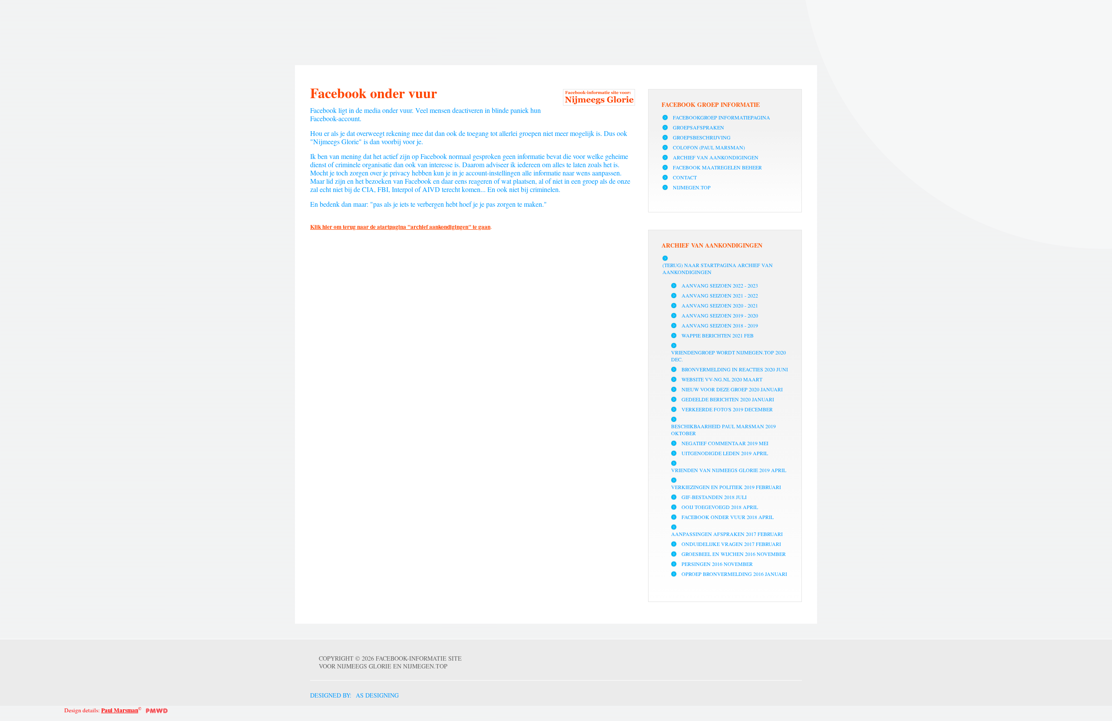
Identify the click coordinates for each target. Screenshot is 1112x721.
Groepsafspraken (698, 127)
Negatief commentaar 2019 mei (725, 443)
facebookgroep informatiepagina (721, 117)
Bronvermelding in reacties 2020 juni (735, 369)
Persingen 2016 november (717, 563)
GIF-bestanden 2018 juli (714, 496)
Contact (685, 177)
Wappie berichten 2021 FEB (718, 335)
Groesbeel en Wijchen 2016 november (734, 553)
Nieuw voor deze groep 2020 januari (732, 389)
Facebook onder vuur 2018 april (728, 516)
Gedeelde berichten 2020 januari (728, 399)
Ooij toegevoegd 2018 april (720, 506)
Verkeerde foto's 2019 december (727, 409)
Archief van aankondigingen (715, 157)
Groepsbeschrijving (702, 137)
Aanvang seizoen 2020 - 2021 (720, 305)
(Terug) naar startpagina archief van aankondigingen (717, 268)
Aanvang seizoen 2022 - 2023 (720, 285)
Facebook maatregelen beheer (717, 167)
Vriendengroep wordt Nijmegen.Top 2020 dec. (728, 356)
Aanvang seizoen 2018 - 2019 (720, 325)
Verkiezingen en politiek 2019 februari (726, 486)
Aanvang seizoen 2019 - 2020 (720, 315)
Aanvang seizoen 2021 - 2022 (720, 295)
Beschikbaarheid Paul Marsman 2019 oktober (723, 430)
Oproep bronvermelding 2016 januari (734, 573)
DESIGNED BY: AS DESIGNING (350, 695)
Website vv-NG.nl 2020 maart (722, 379)
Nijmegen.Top (692, 187)
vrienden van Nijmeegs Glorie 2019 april (728, 469)
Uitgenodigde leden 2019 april (725, 453)
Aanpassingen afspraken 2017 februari (727, 533)
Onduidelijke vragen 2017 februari (731, 543)
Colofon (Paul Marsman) (709, 147)
